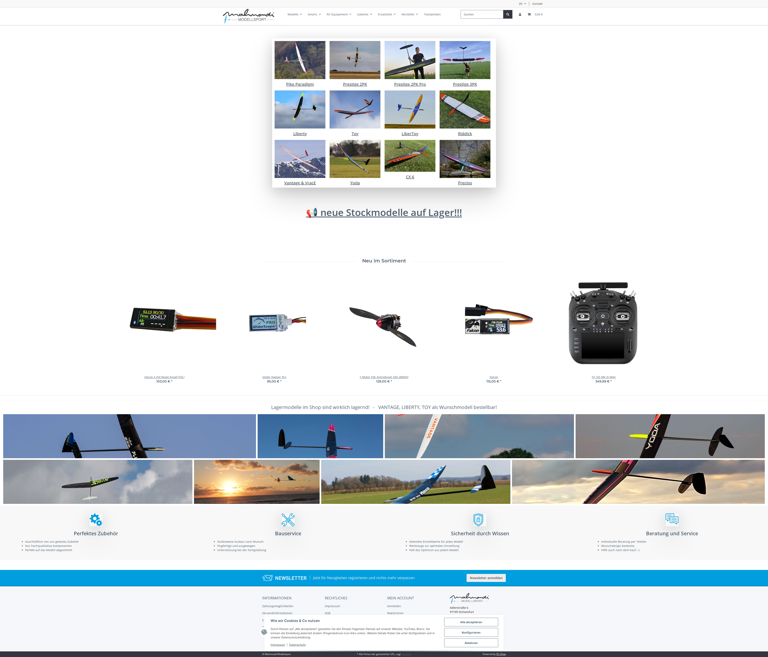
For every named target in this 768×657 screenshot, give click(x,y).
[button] (520, 14)
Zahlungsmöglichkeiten (277, 606)
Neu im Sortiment (384, 261)
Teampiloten (432, 14)
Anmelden (394, 606)
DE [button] (521, 4)
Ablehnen (471, 643)
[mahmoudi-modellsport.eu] (248, 15)
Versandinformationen (277, 613)
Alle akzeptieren (471, 622)
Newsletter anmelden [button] (486, 578)
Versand (406, 654)
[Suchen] (507, 14)
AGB (327, 613)
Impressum (332, 606)
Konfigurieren (471, 632)
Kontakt (537, 4)
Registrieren (395, 613)
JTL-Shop (501, 654)
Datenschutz (297, 644)
